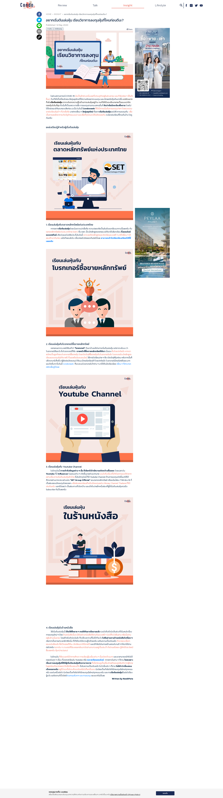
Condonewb (68, 363)
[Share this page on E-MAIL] (39, 31)
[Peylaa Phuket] (152, 242)
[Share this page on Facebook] (39, 14)
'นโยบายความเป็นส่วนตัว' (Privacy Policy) (125, 794)
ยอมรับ (165, 793)
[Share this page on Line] (39, 26)
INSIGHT (57, 14)
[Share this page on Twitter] (39, 20)
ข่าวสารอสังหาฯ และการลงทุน (79, 675)
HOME (48, 14)
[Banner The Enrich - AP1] (152, 62)
